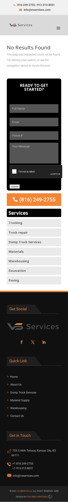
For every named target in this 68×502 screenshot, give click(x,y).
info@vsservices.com (26, 475)
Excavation (17, 271)
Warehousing (19, 261)
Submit (14, 186)
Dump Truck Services (25, 242)
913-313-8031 (46, 5)
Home (14, 376)
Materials (16, 251)
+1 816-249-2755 (22, 463)
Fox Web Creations (37, 496)
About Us (15, 384)
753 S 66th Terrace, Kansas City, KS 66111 (33, 453)
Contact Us (17, 416)
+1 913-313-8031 (22, 468)
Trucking (15, 223)
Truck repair (18, 232)
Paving (14, 280)
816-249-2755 (26, 5)
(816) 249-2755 (37, 200)
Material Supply (20, 400)
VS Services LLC (25, 491)
